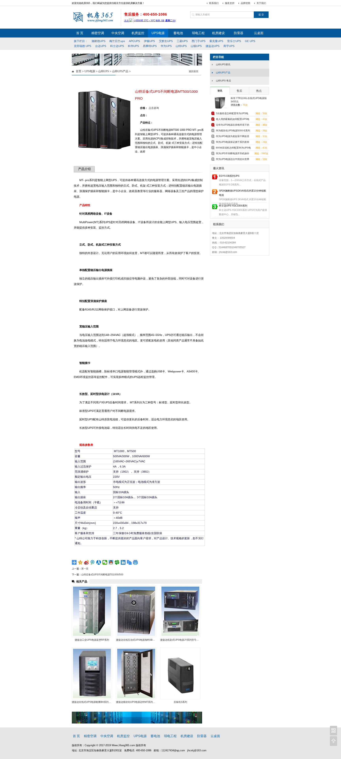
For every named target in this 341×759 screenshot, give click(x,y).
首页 (78, 71)
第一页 (84, 568)
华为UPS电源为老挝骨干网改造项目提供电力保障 (232, 137)
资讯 (219, 90)
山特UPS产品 (120, 71)
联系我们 (214, 3)
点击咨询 (154, 108)
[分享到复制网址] (129, 562)
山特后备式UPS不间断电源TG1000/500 (102, 574)
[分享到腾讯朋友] (117, 562)
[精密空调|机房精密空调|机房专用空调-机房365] (95, 21)
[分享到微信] (104, 562)
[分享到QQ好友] (111, 562)
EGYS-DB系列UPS (229, 176)
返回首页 (193, 71)
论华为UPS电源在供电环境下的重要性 (232, 125)
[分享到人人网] (98, 562)
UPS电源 (89, 71)
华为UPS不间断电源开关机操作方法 (232, 154)
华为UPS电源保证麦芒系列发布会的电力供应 (232, 143)
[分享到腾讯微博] (92, 562)
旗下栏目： (81, 41)
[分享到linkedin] (123, 562)
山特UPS (103, 71)
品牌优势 (245, 3)
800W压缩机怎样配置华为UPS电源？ (233, 148)
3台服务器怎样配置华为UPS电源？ (232, 114)
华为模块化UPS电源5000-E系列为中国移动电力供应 (233, 131)
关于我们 (261, 3)
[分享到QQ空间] (80, 562)
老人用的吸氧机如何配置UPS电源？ (232, 120)
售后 (239, 90)
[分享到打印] (135, 562)
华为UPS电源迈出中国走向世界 (232, 159)
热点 (259, 90)
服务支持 (229, 3)
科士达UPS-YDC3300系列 (233, 205)
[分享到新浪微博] (86, 562)
